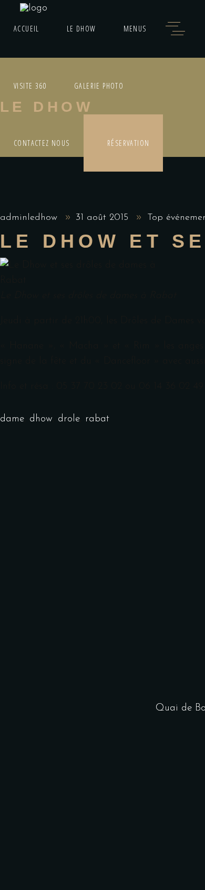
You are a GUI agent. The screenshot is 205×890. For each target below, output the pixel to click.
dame (12, 419)
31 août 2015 (103, 217)
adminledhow (30, 217)
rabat (97, 419)
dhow (41, 419)
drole (69, 419)
